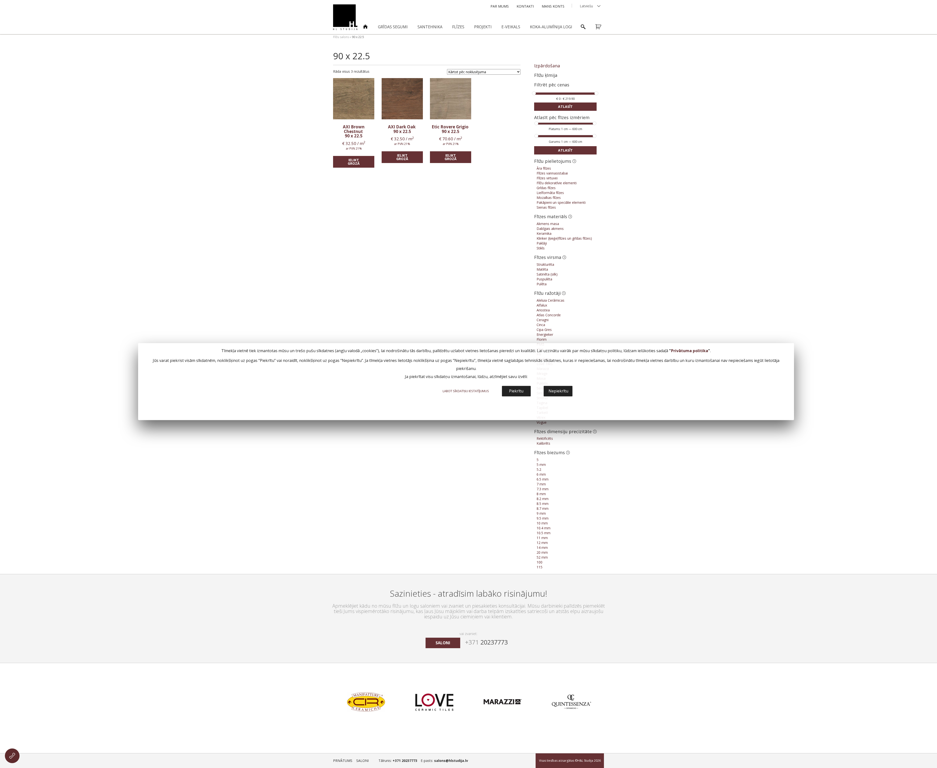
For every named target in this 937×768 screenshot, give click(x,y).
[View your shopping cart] (601, 27)
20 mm (542, 552)
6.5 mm (543, 479)
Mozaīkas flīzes (549, 197)
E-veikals (510, 27)
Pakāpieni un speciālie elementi (561, 202)
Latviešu (586, 6)
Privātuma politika (689, 350)
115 (539, 567)
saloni (443, 642)
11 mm (542, 537)
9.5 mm (543, 518)
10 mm (542, 523)
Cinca (541, 324)
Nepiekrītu (558, 391)
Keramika (544, 233)
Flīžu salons (341, 37)
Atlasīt (565, 106)
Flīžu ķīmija (545, 75)
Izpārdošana (547, 66)
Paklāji (542, 243)
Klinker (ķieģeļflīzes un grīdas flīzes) (564, 238)
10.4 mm (543, 528)
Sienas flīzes (546, 207)
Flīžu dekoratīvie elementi (557, 183)
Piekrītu (516, 391)
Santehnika (430, 27)
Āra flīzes (544, 168)
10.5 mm (543, 533)
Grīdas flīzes (546, 187)
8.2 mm (543, 498)
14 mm (542, 547)
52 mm (542, 557)
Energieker (545, 334)
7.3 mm (543, 489)
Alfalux (542, 305)
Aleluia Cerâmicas (550, 300)
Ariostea (543, 310)
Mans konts (553, 6)
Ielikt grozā (354, 162)
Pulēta (542, 284)
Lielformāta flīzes (550, 192)
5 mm (541, 464)
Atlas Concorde (549, 315)
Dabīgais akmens (550, 228)
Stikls (541, 248)
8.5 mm (543, 503)
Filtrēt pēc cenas (551, 85)
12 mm (542, 542)
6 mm (541, 474)
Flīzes (458, 27)
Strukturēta (545, 264)
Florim (542, 339)
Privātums (342, 760)
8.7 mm (543, 508)
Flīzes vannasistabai (552, 173)
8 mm (541, 494)
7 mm (541, 484)
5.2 (539, 469)
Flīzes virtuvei (547, 178)
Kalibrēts (543, 443)
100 (539, 562)
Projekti (483, 27)
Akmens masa (548, 223)
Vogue (542, 422)
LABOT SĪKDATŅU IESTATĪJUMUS (466, 391)
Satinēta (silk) (547, 274)
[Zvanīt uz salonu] (12, 755)
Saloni (362, 760)
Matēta (542, 269)
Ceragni (543, 319)
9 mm (541, 513)
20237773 (486, 642)
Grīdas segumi (393, 27)
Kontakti (525, 6)
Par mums (499, 6)
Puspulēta (544, 279)
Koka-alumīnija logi (551, 27)
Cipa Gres (544, 329)
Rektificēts (545, 438)
